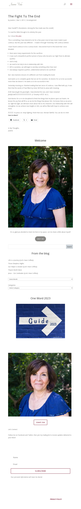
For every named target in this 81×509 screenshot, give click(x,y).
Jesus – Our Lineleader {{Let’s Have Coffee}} (23, 273)
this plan (18, 36)
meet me (40, 422)
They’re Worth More (15, 270)
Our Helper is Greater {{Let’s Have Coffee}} (22, 267)
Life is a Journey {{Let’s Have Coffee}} (21, 260)
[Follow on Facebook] (9, 443)
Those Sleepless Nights (16, 263)
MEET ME (40, 239)
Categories (12, 285)
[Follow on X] (14, 443)
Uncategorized (31, 20)
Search (69, 247)
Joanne (12, 20)
